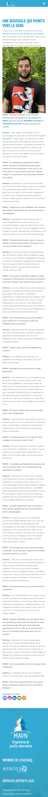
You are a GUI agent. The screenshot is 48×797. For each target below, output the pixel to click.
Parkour (30, 604)
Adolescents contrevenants (16, 794)
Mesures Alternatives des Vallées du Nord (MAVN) (22, 33)
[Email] (19, 698)
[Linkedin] (14, 698)
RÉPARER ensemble (32, 120)
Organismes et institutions (16, 790)
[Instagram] (10, 698)
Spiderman (17, 383)
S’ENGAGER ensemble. (12, 123)
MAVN (5, 120)
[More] (24, 698)
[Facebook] (5, 698)
